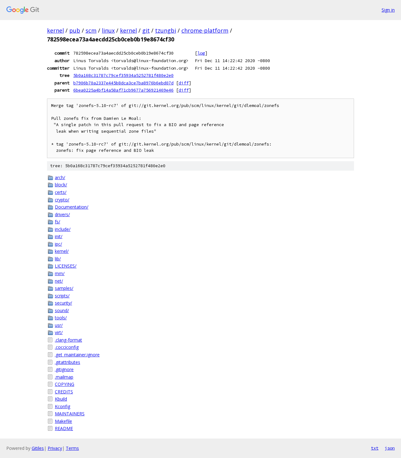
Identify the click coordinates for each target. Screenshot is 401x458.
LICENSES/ (65, 266)
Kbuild (61, 399)
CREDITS (64, 392)
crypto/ (62, 200)
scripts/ (62, 296)
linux (108, 30)
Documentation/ (71, 207)
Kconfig (62, 406)
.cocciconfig (67, 347)
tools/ (61, 318)
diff (184, 83)
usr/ (59, 325)
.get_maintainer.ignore (77, 355)
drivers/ (62, 214)
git (146, 30)
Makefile (63, 421)
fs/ (57, 222)
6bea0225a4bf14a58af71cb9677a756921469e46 (123, 90)
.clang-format (68, 340)
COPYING (64, 384)
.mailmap (64, 377)
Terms (72, 448)
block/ (61, 185)
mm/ (60, 273)
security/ (63, 303)
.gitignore (64, 369)
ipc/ (58, 244)
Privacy (55, 448)
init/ (58, 236)
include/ (62, 229)
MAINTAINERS (70, 414)
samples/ (64, 288)
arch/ (60, 177)
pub (74, 30)
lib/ (58, 259)
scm (91, 30)
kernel (55, 30)
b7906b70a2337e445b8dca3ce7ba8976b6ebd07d (123, 83)
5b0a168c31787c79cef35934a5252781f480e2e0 (123, 75)
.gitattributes (67, 362)
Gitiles (38, 448)
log (201, 53)
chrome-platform (204, 30)
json (390, 448)
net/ (59, 281)
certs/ (60, 192)
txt (374, 448)
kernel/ (62, 251)
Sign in (388, 10)
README (64, 428)
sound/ (62, 310)
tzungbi (165, 30)
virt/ (59, 332)
